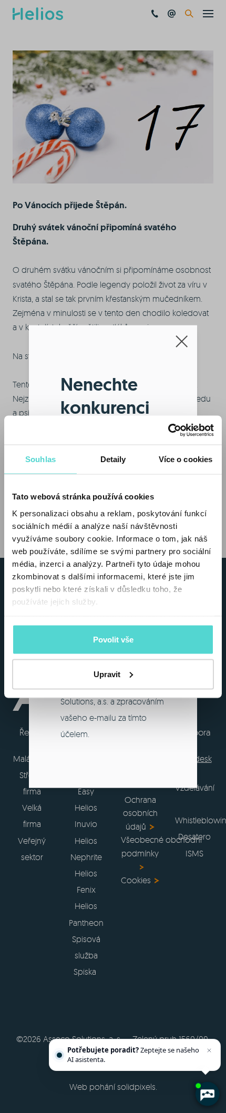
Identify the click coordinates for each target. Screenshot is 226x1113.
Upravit (107, 673)
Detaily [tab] (113, 459)
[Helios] (38, 13)
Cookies (136, 880)
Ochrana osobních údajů (140, 813)
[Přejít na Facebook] (71, 1002)
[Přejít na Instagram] (155, 1002)
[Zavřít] (209, 1050)
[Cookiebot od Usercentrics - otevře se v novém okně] (168, 430)
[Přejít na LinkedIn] (99, 1002)
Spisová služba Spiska (86, 955)
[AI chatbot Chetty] (207, 1094)
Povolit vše (113, 639)
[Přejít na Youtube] (127, 1002)
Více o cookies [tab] (185, 459)
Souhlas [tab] (40, 459)
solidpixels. (137, 1086)
